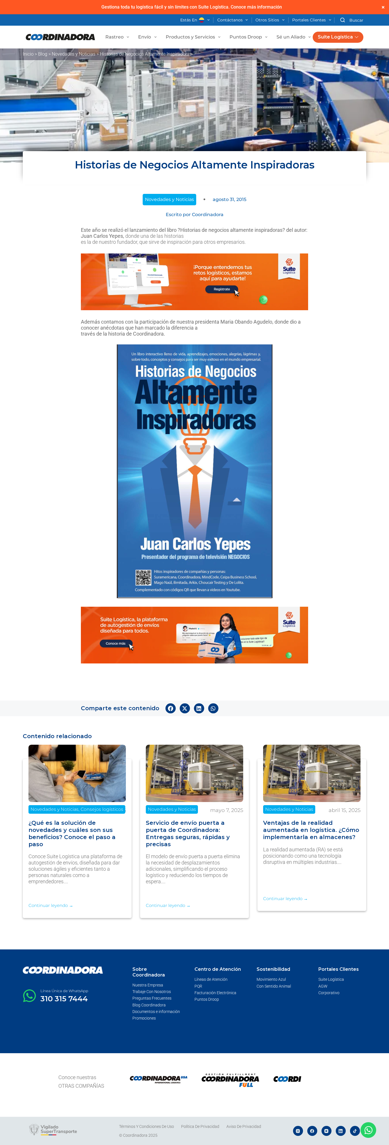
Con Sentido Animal (274, 986)
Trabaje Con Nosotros (151, 991)
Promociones (144, 1018)
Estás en (188, 20)
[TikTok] (355, 1131)
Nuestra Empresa (147, 985)
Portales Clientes (309, 20)
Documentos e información (156, 1011)
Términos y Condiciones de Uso (146, 1126)
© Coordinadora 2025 (138, 1135)
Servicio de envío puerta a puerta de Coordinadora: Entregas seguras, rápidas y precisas (188, 833)
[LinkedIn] (341, 1131)
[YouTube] (326, 1131)
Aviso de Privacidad (243, 1126)
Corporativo (328, 992)
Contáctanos (230, 20)
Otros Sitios (267, 20)
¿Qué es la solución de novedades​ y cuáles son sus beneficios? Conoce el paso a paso (72, 833)
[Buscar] (351, 20)
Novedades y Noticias (73, 54)
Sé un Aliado (291, 37)
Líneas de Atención (211, 979)
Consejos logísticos (102, 809)
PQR (198, 986)
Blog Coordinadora (149, 1005)
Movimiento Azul (271, 979)
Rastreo (114, 37)
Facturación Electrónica (215, 992)
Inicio (28, 54)
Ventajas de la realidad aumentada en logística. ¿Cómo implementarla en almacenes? (311, 830)
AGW (322, 986)
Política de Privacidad (200, 1126)
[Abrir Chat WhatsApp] (368, 1130)
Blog (42, 54)
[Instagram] (298, 1131)
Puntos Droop (246, 37)
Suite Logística (335, 37)
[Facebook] (312, 1131)
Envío (144, 37)
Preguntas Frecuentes (151, 998)
